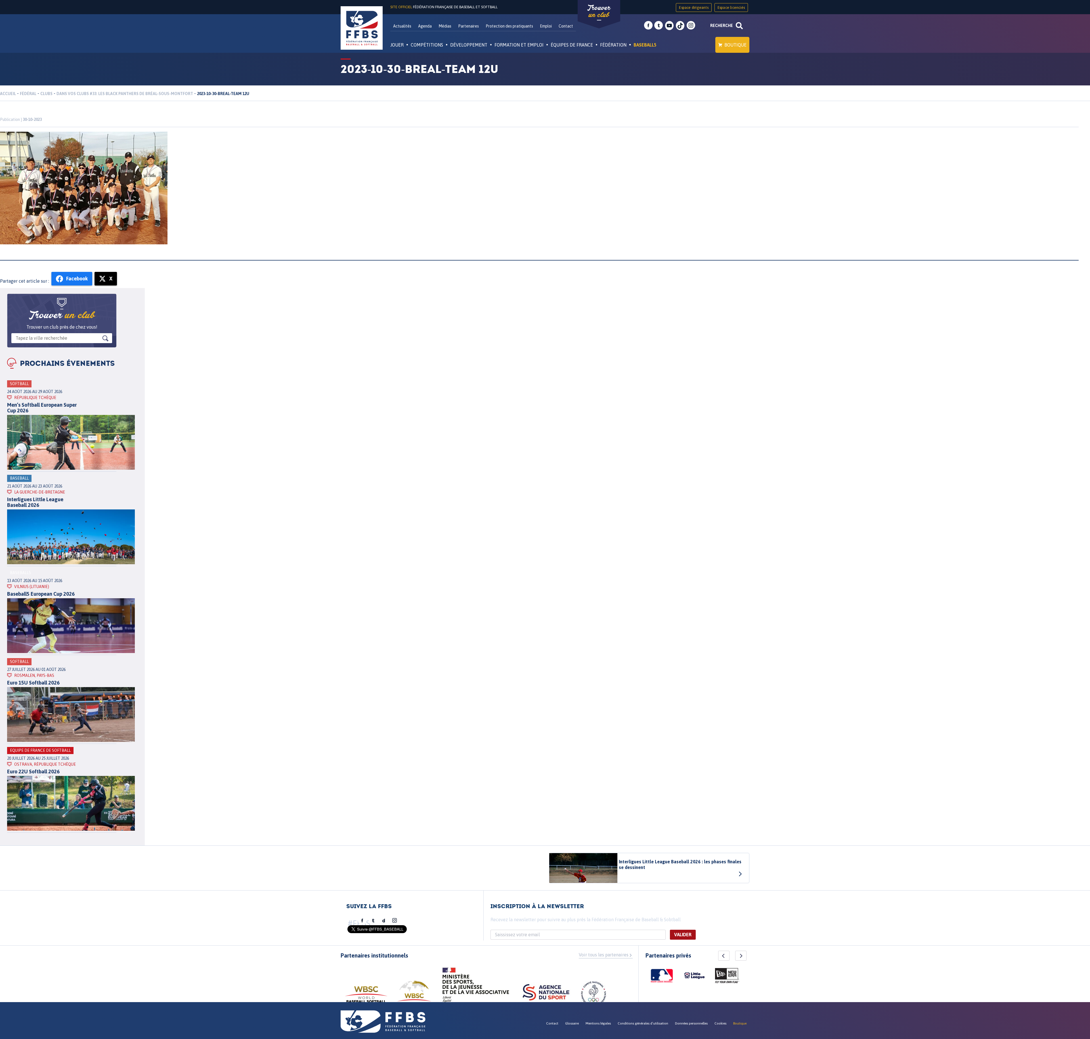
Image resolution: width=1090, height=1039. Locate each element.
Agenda (425, 26)
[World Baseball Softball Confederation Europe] (414, 994)
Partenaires (468, 26)
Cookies (720, 1023)
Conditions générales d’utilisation (643, 1023)
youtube (669, 25)
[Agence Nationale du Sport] (546, 993)
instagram (691, 25)
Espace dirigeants (693, 7)
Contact (566, 26)
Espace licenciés (731, 7)
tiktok (680, 25)
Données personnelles (691, 1023)
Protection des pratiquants (509, 26)
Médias (445, 26)
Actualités (402, 26)
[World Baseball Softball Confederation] (366, 997)
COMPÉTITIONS (427, 44)
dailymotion (384, 920)
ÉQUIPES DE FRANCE (572, 44)
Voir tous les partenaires (603, 954)
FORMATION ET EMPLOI (519, 44)
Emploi (546, 26)
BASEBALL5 (645, 44)
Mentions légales (598, 1023)
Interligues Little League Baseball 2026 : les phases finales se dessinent (680, 864)
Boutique (735, 44)
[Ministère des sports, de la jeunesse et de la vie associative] (476, 986)
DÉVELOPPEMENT (468, 44)
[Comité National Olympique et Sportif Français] (593, 994)
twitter (658, 25)
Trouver (599, 11)
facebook (648, 25)
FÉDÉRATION (613, 44)
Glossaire (572, 1023)
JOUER (397, 44)
